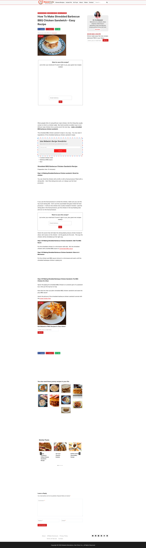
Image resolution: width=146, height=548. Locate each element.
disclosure (54, 32)
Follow (86, 2)
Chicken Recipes (42, 13)
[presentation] (45, 447)
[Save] (40, 36)
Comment (41, 500)
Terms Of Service (52, 538)
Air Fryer (75, 2)
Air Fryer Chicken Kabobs (58, 455)
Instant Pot (69, 2)
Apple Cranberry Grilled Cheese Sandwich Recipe (45, 457)
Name (40, 520)
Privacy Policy (64, 536)
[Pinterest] (101, 536)
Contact (91, 2)
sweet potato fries (45, 298)
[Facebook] (95, 536)
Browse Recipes (60, 2)
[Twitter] (104, 536)
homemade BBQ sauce (66, 248)
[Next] (79, 453)
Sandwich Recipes (52, 13)
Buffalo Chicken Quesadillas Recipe (75, 455)
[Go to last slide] (41, 453)
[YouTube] (92, 536)
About (81, 2)
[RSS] (107, 536)
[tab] (59, 465)
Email (64, 520)
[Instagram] (98, 536)
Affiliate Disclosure (52, 536)
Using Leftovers (62, 13)
